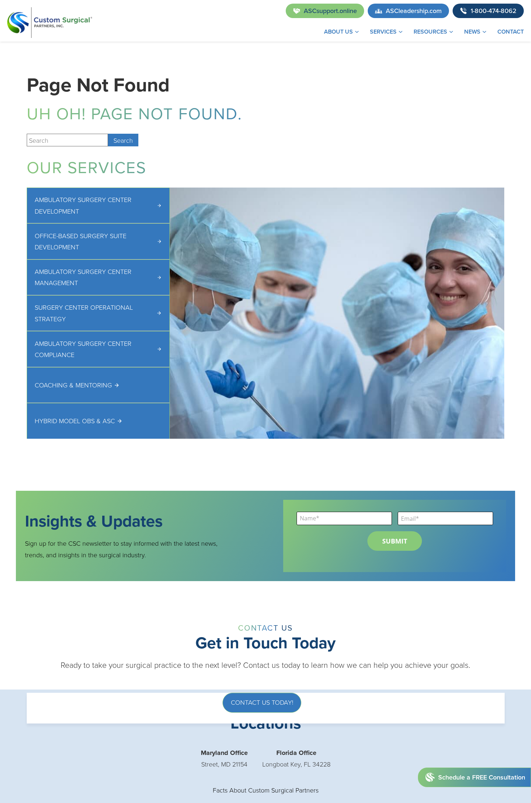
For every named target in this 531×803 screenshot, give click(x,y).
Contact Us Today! (262, 702)
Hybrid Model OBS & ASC (75, 420)
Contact (510, 31)
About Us (338, 31)
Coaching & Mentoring (73, 385)
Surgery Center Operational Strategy (84, 313)
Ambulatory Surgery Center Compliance (83, 349)
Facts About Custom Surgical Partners (266, 790)
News (472, 31)
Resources (430, 31)
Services (383, 31)
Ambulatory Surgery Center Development (83, 205)
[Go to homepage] (49, 22)
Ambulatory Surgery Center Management (83, 277)
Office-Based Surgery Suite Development (80, 241)
